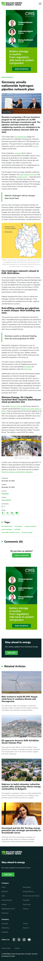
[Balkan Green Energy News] (12, 4)
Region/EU (5, 494)
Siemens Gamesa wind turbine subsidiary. (17, 472)
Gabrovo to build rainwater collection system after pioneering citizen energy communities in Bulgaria (21, 786)
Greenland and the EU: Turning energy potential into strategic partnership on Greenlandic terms (21, 830)
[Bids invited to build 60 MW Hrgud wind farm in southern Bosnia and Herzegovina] (21, 682)
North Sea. (28, 369)
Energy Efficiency (28, 891)
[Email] (18, 514)
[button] (40, 4)
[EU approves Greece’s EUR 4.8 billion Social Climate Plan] (21, 726)
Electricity (5, 891)
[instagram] (24, 940)
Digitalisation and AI (8, 909)
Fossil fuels (26, 904)
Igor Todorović (6, 500)
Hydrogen (26, 900)
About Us (26, 928)
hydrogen (17, 529)
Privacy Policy (6, 948)
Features (25, 909)
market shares (22, 177)
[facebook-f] (14, 940)
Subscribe (11, 653)
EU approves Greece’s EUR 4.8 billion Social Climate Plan (20, 741)
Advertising (5, 928)
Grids (3, 896)
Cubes (13, 956)
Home (4, 887)
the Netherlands (21, 137)
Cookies (17, 948)
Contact (25, 923)
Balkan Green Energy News (16, 954)
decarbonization (7, 526)
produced (18, 153)
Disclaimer (5, 932)
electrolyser (19, 526)
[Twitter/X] (8, 514)
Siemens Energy (16, 406)
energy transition (30, 526)
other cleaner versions (28, 174)
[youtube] (29, 940)
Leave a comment (21, 555)
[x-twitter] (19, 940)
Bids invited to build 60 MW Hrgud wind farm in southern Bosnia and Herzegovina (19, 699)
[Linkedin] (13, 514)
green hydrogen (7, 529)
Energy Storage (7, 900)
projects (29, 367)
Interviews (5, 913)
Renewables (7, 77)
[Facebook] (4, 514)
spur (37, 146)
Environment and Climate (31, 896)
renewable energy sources (10, 532)
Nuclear (4, 904)
